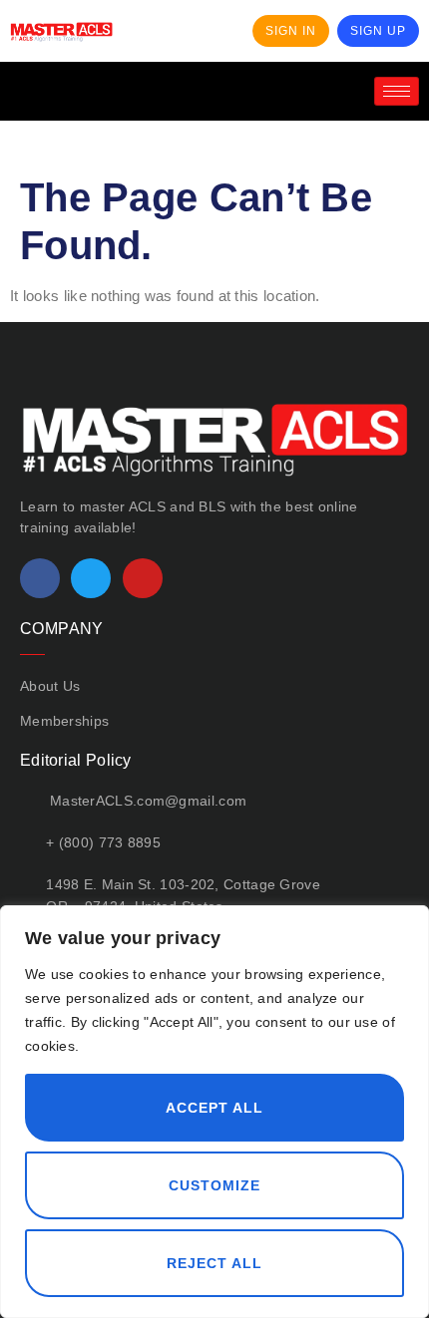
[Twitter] (91, 578)
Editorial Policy (76, 760)
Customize (214, 1185)
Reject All (214, 1263)
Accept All (214, 1108)
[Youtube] (143, 578)
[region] (214, 1111)
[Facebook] (40, 578)
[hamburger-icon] (396, 91)
